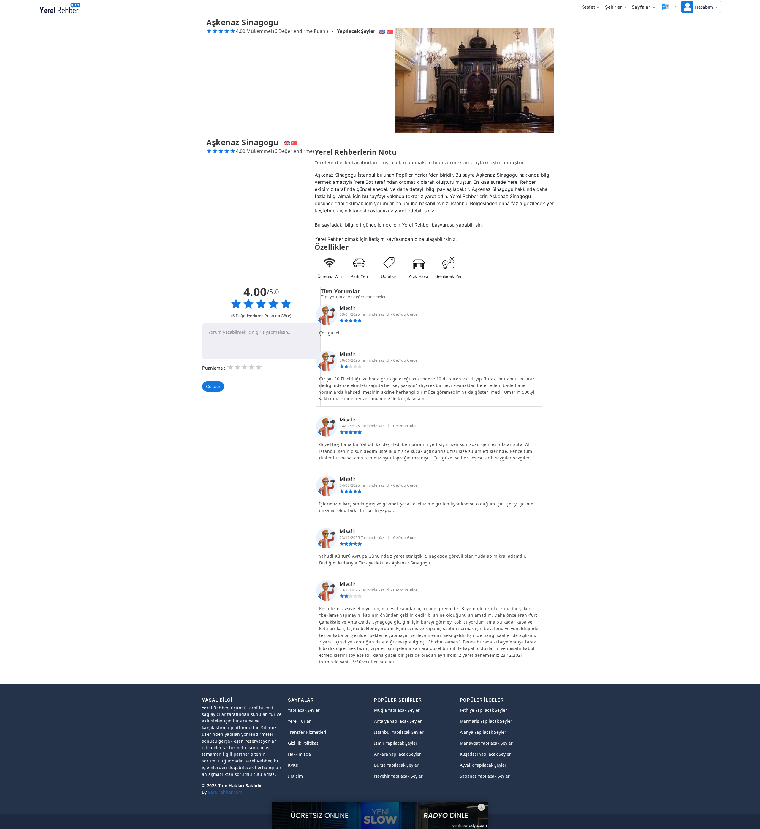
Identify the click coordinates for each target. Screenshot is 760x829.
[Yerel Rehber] (60, 8)
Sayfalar (641, 7)
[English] (381, 31)
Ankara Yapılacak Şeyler (397, 754)
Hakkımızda (299, 754)
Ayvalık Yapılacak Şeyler (483, 765)
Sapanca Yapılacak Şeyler (485, 776)
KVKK (293, 765)
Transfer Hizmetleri (307, 732)
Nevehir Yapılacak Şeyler (398, 776)
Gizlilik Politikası (304, 743)
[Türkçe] (390, 31)
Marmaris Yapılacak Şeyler (486, 721)
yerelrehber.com (225, 792)
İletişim (295, 776)
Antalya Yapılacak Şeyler (398, 721)
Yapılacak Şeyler (356, 31)
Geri (93, 8)
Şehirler (613, 7)
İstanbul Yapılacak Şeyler (399, 732)
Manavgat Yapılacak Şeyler (486, 743)
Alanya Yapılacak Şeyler (483, 732)
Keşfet (588, 7)
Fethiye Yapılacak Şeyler (483, 710)
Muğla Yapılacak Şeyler (397, 710)
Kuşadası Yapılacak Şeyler (485, 754)
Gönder (213, 386)
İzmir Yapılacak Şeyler (395, 743)
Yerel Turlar (299, 721)
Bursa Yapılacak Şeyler (396, 765)
